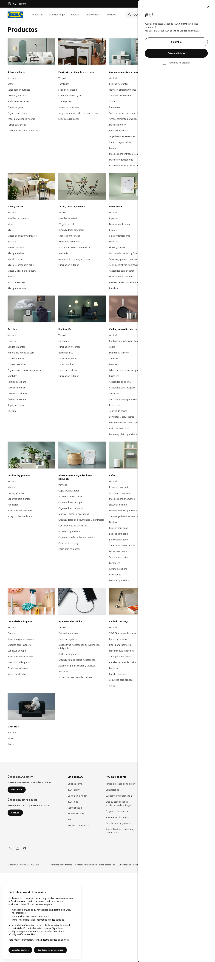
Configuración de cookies (50, 950)
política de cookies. (59, 939)
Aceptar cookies (20, 950)
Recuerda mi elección (179, 62)
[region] (41, 921)
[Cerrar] (208, 6)
